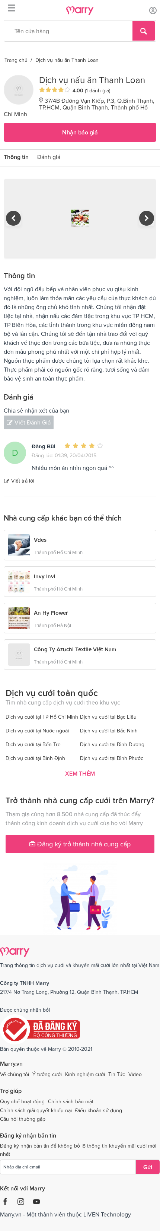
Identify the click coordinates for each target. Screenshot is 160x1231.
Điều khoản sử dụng (98, 1110)
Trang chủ (16, 60)
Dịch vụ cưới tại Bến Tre (33, 744)
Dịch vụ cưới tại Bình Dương (112, 744)
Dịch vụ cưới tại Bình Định (35, 758)
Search (143, 31)
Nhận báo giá (80, 132)
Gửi (147, 1167)
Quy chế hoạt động (22, 1101)
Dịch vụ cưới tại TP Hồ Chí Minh (42, 717)
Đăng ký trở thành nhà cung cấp (83, 844)
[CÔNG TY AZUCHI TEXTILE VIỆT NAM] (19, 654)
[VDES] (19, 544)
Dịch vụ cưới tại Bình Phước (111, 758)
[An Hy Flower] (19, 617)
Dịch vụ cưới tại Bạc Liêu (108, 717)
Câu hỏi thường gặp (22, 1119)
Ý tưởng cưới (47, 1074)
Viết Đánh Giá (33, 422)
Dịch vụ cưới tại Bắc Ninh (109, 731)
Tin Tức (116, 1074)
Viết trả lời (22, 481)
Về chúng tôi (14, 1074)
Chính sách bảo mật (70, 1101)
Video (135, 1074)
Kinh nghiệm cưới (85, 1074)
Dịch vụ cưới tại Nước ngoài (37, 731)
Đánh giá (48, 156)
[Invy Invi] (19, 581)
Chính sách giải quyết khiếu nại (36, 1110)
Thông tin (16, 156)
